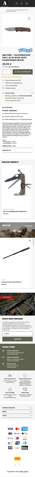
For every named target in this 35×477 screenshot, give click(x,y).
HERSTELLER (6, 150)
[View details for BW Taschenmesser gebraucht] (18, 182)
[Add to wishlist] (21, 3)
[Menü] (32, 3)
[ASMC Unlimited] (4, 3)
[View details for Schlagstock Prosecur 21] (16, 253)
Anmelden (17, 339)
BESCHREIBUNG (7, 107)
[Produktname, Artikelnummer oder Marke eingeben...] (16, 3)
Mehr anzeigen (29, 226)
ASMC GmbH (23, 471)
